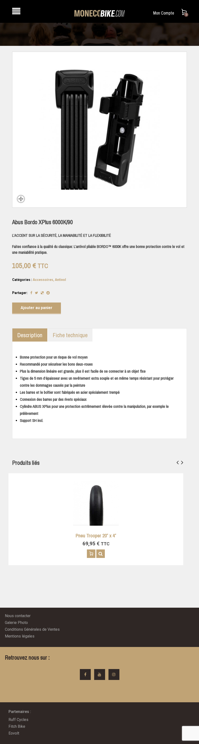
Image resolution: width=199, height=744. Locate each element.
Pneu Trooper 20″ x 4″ (96, 535)
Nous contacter (18, 615)
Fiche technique (70, 335)
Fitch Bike (16, 726)
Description (29, 335)
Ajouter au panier (36, 307)
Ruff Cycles (18, 719)
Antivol (60, 280)
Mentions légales (19, 636)
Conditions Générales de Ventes (32, 629)
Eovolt (13, 733)
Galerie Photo (16, 622)
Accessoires (43, 280)
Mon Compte (163, 13)
